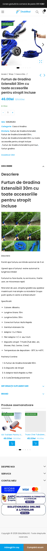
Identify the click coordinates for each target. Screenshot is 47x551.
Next (43, 44)
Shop (11, 74)
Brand (4, 393)
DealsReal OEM (8, 155)
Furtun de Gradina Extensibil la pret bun (20, 145)
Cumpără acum (35, 547)
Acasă (4, 74)
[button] (17, 450)
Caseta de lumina (41, 61)
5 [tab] (27, 67)
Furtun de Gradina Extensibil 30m (16, 134)
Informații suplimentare (14, 386)
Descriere (6, 166)
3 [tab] (23, 67)
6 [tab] (30, 67)
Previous (4, 44)
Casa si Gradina (20, 74)
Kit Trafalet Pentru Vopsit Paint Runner (20, 434)
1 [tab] (18, 67)
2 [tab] (21, 67)
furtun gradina (8, 148)
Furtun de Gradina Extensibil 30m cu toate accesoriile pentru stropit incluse (20, 140)
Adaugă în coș (11, 547)
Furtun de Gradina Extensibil (23, 131)
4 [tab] (25, 67)
